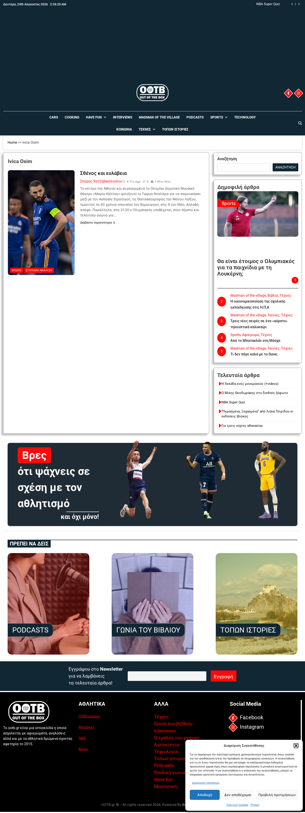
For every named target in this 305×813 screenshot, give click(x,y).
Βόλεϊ (83, 749)
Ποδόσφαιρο (89, 716)
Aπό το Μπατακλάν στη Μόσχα (255, 340)
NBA (82, 738)
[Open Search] (300, 123)
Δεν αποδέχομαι (237, 795)
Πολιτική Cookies (237, 805)
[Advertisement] (152, 50)
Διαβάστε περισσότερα (96, 222)
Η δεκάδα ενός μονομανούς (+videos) (249, 384)
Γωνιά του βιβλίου (173, 723)
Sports (216, 117)
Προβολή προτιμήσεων (277, 795)
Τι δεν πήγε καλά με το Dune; (254, 354)
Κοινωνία (124, 129)
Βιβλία (272, 295)
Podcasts (195, 117)
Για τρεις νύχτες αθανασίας (242, 426)
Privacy (255, 805)
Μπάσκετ (86, 727)
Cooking (72, 117)
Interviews (122, 117)
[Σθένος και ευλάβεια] (41, 198)
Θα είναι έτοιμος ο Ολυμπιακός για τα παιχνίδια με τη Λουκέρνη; (256, 267)
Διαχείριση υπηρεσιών (206, 782)
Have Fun (94, 117)
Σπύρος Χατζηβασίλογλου (101, 181)
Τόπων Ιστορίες (175, 129)
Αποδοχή (204, 795)
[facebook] (288, 93)
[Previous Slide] (292, 4)
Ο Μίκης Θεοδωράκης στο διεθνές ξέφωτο (254, 393)
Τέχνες (145, 129)
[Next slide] (299, 4)
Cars (53, 117)
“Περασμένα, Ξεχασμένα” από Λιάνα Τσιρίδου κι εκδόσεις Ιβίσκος (230, 4)
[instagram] (298, 93)
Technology (245, 117)
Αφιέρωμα (250, 335)
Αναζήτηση (227, 158)
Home (12, 142)
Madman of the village (159, 117)
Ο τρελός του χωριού (176, 737)
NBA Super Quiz (233, 402)
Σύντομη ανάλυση (39, 270)
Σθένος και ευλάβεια (103, 173)
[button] (296, 745)
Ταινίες (273, 315)
